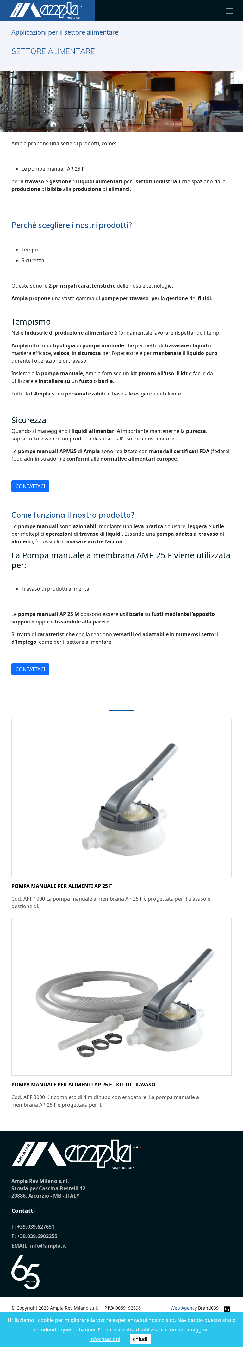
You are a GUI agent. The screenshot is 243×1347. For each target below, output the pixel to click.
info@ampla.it (48, 1245)
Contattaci (30, 486)
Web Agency (184, 1308)
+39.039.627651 (35, 1226)
